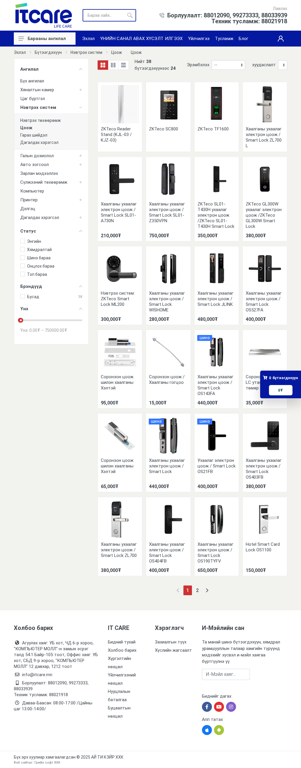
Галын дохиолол (37, 155)
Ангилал (29, 69)
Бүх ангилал (32, 81)
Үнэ (24, 308)
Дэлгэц (27, 208)
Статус (28, 231)
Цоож (116, 52)
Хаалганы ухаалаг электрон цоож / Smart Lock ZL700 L (264, 137)
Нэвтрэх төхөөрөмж (40, 120)
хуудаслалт (264, 64)
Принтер (29, 200)
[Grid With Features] (113, 65)
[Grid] (103, 65)
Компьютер (32, 191)
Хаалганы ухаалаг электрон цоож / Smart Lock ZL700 (119, 550)
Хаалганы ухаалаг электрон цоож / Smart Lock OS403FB (264, 469)
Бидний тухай (122, 642)
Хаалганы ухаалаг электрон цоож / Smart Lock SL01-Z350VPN (167, 212)
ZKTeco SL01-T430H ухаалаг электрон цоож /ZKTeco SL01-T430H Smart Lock (216, 215)
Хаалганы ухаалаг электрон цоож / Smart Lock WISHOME (167, 302)
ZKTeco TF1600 (213, 129)
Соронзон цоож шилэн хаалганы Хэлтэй (117, 382)
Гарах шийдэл (33, 135)
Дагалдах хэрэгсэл (39, 142)
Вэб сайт (21, 762)
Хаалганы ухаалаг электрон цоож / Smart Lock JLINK (215, 299)
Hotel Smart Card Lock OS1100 (263, 547)
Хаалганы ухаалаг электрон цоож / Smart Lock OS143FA (215, 385)
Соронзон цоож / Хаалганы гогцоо (167, 379)
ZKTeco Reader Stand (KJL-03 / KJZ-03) (116, 134)
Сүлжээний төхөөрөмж (43, 182)
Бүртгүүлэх (268, 674)
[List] (123, 65)
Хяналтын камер (37, 89)
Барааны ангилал (47, 38)
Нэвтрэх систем (86, 52)
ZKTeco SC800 (163, 129)
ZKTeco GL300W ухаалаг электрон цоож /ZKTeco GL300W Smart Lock (264, 215)
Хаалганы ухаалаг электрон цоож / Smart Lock (167, 466)
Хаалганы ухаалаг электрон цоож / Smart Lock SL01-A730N (119, 212)
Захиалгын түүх (170, 642)
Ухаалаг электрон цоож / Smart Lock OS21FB (216, 466)
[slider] (21, 320)
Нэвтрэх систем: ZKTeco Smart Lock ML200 (118, 299)
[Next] (207, 590)
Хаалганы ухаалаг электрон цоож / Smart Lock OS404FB (167, 553)
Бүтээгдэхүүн (48, 52)
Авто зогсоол (34, 164)
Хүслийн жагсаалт (173, 650)
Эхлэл (20, 52)
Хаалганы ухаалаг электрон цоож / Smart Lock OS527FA (264, 302)
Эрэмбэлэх (198, 64)
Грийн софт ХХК (47, 762)
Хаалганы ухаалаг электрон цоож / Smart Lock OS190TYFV (215, 553)
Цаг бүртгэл (32, 98)
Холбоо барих (122, 650)
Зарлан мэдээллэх (39, 173)
